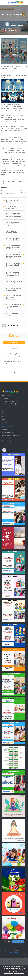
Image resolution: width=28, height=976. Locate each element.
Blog (3, 419)
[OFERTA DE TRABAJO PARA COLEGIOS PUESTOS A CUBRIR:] (13, 562)
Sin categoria (5, 441)
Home (3, 14)
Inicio (3, 411)
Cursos (9, 14)
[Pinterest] (17, 373)
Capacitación (5, 429)
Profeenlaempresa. (14, 952)
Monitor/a (12, 23)
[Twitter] (14, 373)
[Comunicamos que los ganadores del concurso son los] (13, 903)
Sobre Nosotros (6, 414)
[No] (26, 970)
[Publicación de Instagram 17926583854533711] (13, 806)
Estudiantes (8, 28)
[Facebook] (11, 373)
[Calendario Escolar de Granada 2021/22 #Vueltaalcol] (13, 757)
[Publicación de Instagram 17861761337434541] (13, 830)
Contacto (4, 422)
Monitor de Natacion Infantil (9, 435)
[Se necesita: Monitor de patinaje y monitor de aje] (13, 659)
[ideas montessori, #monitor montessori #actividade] (13, 927)
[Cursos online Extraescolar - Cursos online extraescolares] (15, 2)
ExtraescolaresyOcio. (9, 951)
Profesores (5, 438)
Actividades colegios (18, 14)
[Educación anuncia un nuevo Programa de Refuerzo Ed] (13, 854)
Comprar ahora (14, 342)
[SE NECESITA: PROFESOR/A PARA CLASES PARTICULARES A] (13, 464)
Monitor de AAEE (6, 432)
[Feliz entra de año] (13, 538)
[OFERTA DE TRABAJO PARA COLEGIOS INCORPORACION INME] (13, 513)
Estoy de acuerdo (8, 973)
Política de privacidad (19, 973)
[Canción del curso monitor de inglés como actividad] (13, 879)
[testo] (13, 489)
